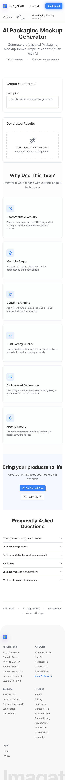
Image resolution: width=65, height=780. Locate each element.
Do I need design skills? (15, 546)
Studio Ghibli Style (12, 680)
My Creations (55, 608)
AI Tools (22, 17)
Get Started (54, 6)
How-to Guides (42, 713)
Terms (6, 751)
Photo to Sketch (11, 666)
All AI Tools (8, 608)
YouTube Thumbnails (13, 704)
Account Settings (35, 613)
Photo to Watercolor (13, 671)
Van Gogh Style (43, 652)
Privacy (6, 755)
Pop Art (39, 657)
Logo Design (9, 708)
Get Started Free (34, 488)
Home (9, 17)
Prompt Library (42, 718)
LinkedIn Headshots (13, 676)
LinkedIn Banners (11, 699)
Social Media (9, 713)
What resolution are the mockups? (20, 580)
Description (12, 93)
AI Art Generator (11, 652)
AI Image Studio (31, 608)
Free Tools (34, 6)
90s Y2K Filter (42, 671)
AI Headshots (9, 694)
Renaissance (41, 661)
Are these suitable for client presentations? (25, 555)
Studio (38, 694)
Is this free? (9, 563)
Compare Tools (42, 708)
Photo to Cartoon (11, 661)
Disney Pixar (41, 666)
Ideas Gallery (41, 723)
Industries (40, 737)
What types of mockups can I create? (22, 538)
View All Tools (30, 497)
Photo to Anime (10, 657)
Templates (40, 727)
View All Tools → (43, 676)
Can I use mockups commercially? (20, 571)
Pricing (38, 699)
